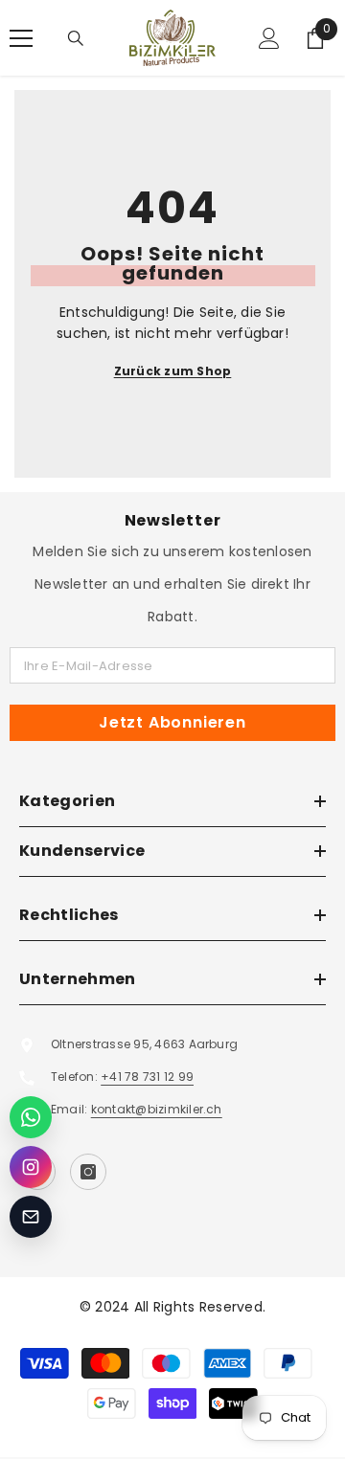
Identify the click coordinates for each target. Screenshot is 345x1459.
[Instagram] (88, 1172)
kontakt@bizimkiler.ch (156, 1109)
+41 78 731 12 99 (147, 1076)
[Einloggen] (269, 38)
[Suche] (75, 38)
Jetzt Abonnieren (172, 722)
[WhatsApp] (31, 1117)
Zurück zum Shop (173, 371)
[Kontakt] (31, 1217)
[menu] (21, 38)
